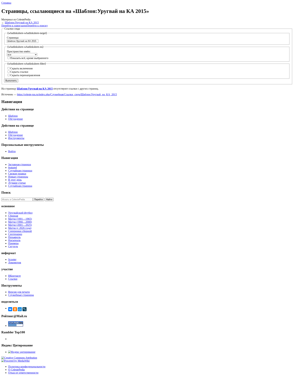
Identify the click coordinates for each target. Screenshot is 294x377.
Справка (6, 2)
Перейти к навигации (14, 25)
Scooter (12, 259)
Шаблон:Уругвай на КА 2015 (22, 22)
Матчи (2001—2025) (20, 225)
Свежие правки (17, 173)
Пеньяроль (14, 237)
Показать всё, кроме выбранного (29, 58)
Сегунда (13, 246)
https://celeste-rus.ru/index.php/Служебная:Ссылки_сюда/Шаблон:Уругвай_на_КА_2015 (67, 94)
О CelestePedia (16, 369)
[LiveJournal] (24, 309)
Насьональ (14, 240)
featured (12, 167)
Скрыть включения (21, 68)
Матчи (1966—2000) (20, 221)
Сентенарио (15, 234)
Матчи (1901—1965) (20, 218)
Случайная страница (20, 170)
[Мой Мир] (20, 309)
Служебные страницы (21, 295)
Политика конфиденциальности (26, 366)
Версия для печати (19, 291)
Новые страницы (18, 176)
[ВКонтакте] (10, 309)
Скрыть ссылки (19, 71)
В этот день (15, 179)
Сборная (13, 215)
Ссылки (12, 278)
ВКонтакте (14, 275)
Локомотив (14, 262)
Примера (13, 243)
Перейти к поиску (37, 25)
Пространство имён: (18, 51)
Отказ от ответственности (23, 372)
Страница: (13, 37)
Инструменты (16, 138)
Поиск (6, 192)
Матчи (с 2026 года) (19, 228)
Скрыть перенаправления (25, 75)
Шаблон (13, 115)
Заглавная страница (19, 164)
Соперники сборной (20, 231)
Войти (12, 151)
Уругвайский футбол (20, 212)
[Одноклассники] (15, 309)
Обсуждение (15, 118)
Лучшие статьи (17, 182)
